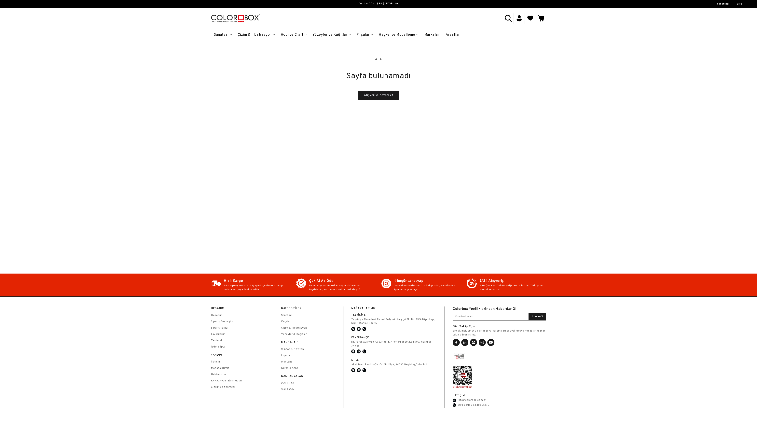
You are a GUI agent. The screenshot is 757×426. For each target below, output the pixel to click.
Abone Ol (537, 316)
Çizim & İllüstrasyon (294, 328)
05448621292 (480, 405)
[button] (508, 18)
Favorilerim (218, 334)
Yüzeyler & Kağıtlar (294, 334)
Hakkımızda (218, 374)
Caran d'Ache (289, 368)
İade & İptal (218, 346)
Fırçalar (286, 321)
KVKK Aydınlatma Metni (226, 380)
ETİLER (356, 360)
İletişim (216, 361)
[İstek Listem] (530, 18)
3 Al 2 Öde (288, 389)
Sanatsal (286, 315)
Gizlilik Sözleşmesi (223, 387)
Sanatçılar (723, 4)
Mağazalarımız (220, 368)
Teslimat (216, 340)
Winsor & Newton (292, 349)
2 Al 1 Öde (287, 383)
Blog (739, 4)
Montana (286, 361)
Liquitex (286, 355)
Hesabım (216, 315)
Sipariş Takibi (219, 328)
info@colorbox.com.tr (472, 400)
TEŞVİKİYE (358, 315)
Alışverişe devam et (378, 95)
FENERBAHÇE (360, 337)
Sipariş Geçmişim (222, 321)
